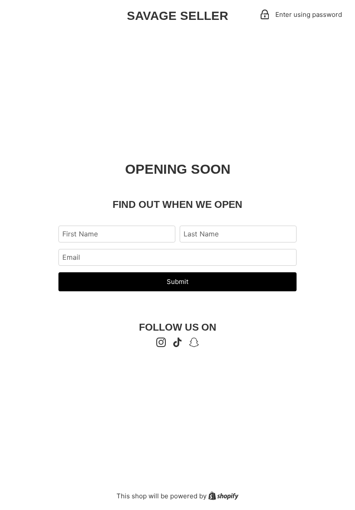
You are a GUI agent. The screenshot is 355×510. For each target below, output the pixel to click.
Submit (177, 281)
